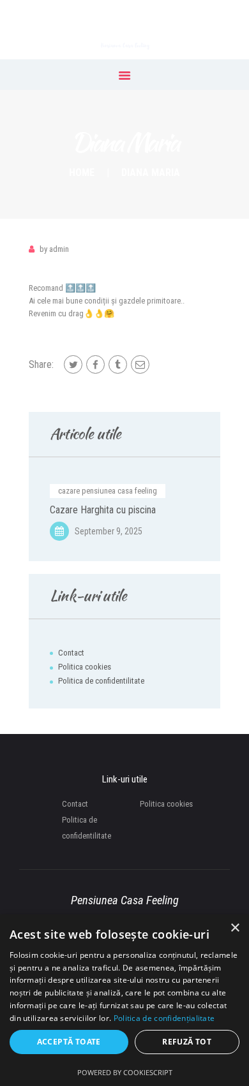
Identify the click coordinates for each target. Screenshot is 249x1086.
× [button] (234, 928)
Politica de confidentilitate (101, 681)
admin (54, 249)
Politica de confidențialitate (164, 1018)
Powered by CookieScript (124, 1072)
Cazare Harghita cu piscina (103, 510)
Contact (71, 652)
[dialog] (124, 1000)
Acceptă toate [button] (69, 1041)
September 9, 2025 (108, 531)
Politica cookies (84, 666)
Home (81, 172)
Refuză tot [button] (186, 1041)
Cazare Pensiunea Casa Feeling (107, 490)
